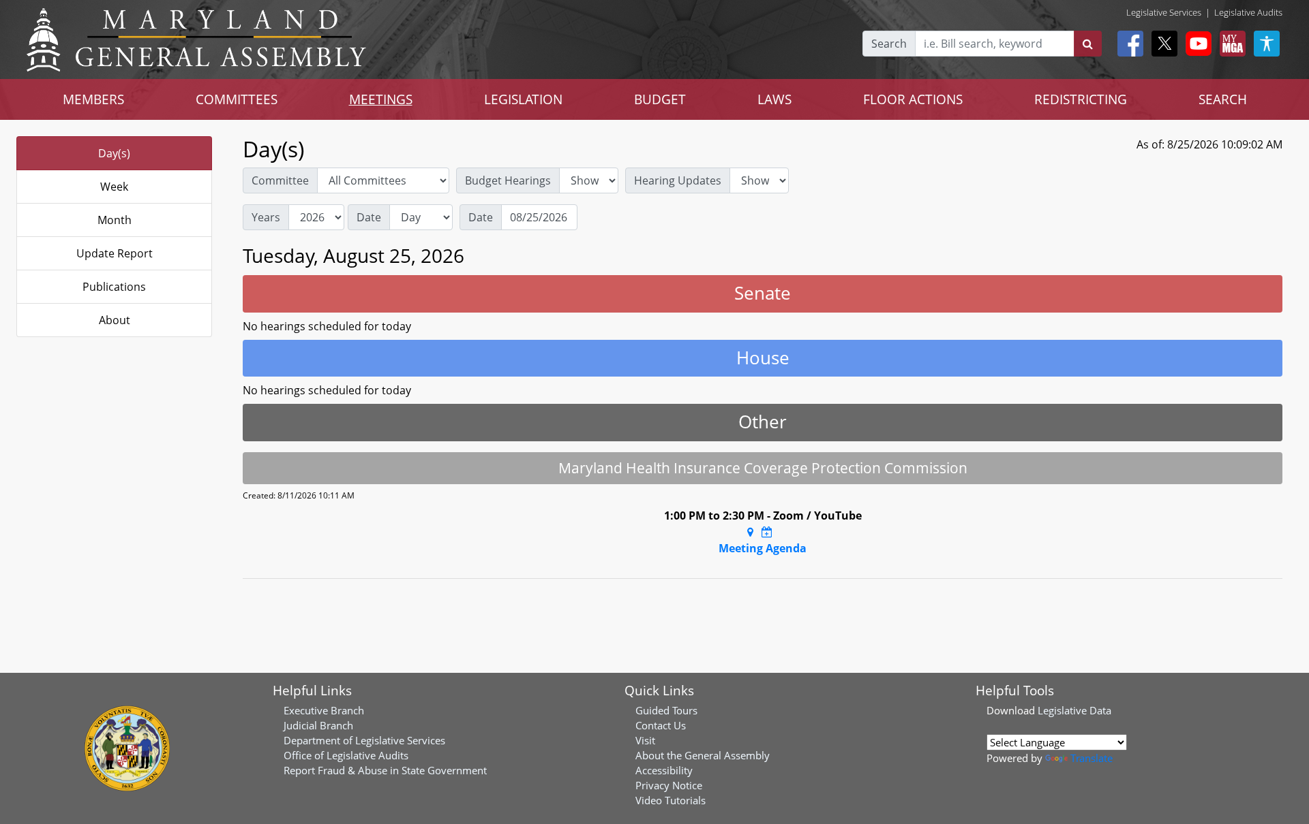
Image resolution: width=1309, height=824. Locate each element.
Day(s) (114, 153)
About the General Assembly (702, 755)
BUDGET (660, 99)
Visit (645, 740)
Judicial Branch (318, 725)
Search (889, 43)
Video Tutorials (670, 800)
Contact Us (660, 725)
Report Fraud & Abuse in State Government (385, 770)
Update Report (114, 253)
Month (114, 219)
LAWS (774, 99)
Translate (1091, 758)
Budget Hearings (508, 180)
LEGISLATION (523, 99)
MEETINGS (380, 99)
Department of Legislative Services (364, 740)
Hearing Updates (677, 180)
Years (266, 217)
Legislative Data (1074, 710)
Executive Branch (324, 710)
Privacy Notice (668, 785)
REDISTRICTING (1080, 99)
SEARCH (1223, 99)
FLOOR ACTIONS (913, 99)
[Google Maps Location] (750, 531)
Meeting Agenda (763, 548)
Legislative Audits (1248, 12)
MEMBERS (93, 99)
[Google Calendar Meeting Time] (767, 531)
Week (114, 186)
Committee (280, 180)
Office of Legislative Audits (346, 755)
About (114, 320)
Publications (114, 286)
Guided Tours (666, 710)
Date (369, 217)
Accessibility (664, 770)
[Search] (1088, 44)
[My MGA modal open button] (1230, 44)
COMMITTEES (236, 99)
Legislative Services (1163, 12)
